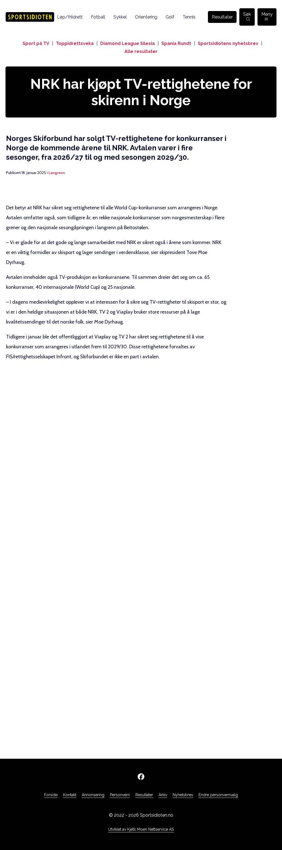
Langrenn (56, 172)
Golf (170, 17)
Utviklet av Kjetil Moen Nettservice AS (141, 829)
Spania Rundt (176, 43)
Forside (51, 795)
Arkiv (163, 795)
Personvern (120, 795)
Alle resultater (141, 51)
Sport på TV (36, 43)
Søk (247, 14)
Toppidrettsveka (75, 43)
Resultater (222, 17)
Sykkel (120, 17)
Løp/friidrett (70, 17)
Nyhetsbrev (183, 795)
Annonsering (93, 795)
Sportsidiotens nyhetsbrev (228, 43)
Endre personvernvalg (218, 795)
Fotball (98, 17)
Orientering (146, 17)
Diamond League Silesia (127, 43)
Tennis (189, 17)
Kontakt (69, 795)
